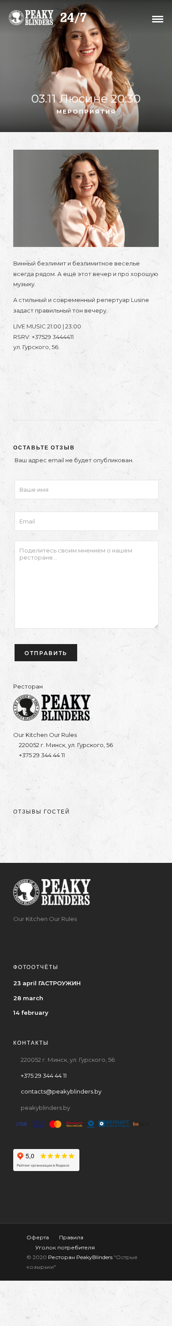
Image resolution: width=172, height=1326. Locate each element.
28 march (28, 998)
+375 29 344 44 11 (41, 755)
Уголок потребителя (65, 1247)
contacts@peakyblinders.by (61, 1091)
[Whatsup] (112, 777)
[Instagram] (60, 777)
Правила (71, 1237)
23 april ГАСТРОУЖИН (47, 983)
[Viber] (94, 777)
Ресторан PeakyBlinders (80, 1257)
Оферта (37, 1237)
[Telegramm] (77, 777)
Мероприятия (86, 111)
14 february (31, 1012)
